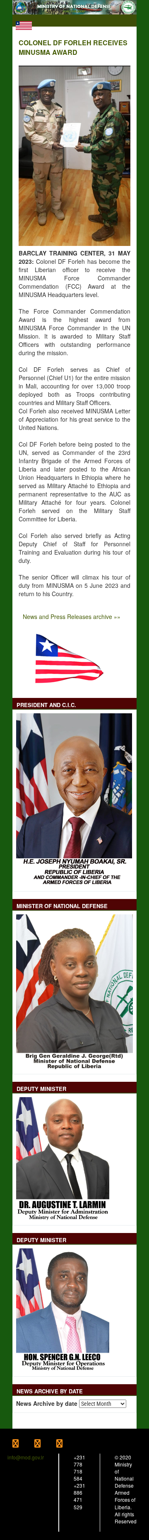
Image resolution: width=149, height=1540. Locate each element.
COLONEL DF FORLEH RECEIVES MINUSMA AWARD (73, 47)
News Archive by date (46, 1403)
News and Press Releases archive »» (71, 616)
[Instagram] (66, 1444)
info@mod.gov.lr (25, 1457)
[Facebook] (23, 1444)
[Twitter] (45, 1444)
